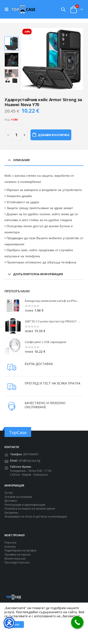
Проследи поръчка (17, 562)
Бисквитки (11, 512)
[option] (11, 43)
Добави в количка (53, 135)
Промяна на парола (18, 554)
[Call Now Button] (77, 622)
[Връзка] (8, 9)
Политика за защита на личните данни (30, 508)
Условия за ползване (18, 496)
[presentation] (26, 58)
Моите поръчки (15, 558)
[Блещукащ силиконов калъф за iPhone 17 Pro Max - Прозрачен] (13, 305)
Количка (10, 546)
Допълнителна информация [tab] (38, 274)
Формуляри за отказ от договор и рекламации (36, 516)
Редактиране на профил (20, 550)
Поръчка (10, 542)
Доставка (11, 500)
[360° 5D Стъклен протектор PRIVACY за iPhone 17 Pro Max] (13, 325)
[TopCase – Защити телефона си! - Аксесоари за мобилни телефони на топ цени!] (23, 9)
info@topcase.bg (29, 460)
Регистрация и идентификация (25, 504)
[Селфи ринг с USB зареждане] (13, 346)
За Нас (9, 492)
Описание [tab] (21, 160)
